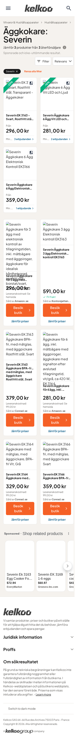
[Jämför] (31, 83)
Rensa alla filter (33, 71)
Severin (10, 71)
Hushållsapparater (56, 22)
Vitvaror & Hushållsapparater (21, 22)
